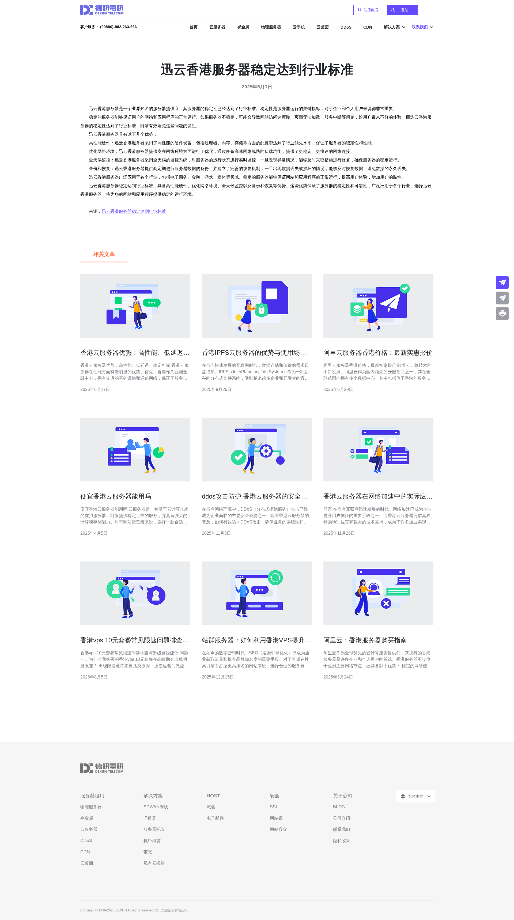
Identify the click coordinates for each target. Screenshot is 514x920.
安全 (274, 795)
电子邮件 (215, 818)
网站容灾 (278, 829)
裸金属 (243, 27)
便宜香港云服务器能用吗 (115, 496)
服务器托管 (154, 829)
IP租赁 (149, 818)
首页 (194, 27)
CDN (367, 27)
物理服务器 (271, 27)
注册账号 (371, 10)
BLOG (339, 807)
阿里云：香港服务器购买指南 (365, 640)
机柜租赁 (152, 840)
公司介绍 (341, 818)
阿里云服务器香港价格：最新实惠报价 (378, 352)
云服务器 (217, 27)
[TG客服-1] (502, 282)
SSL (274, 807)
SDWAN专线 (155, 807)
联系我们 (341, 829)
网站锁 (276, 818)
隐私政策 (341, 840)
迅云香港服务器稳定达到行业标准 (134, 211)
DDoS (346, 27)
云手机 (299, 27)
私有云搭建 (154, 863)
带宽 (147, 852)
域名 (211, 807)
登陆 (405, 10)
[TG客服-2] (502, 298)
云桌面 (323, 27)
